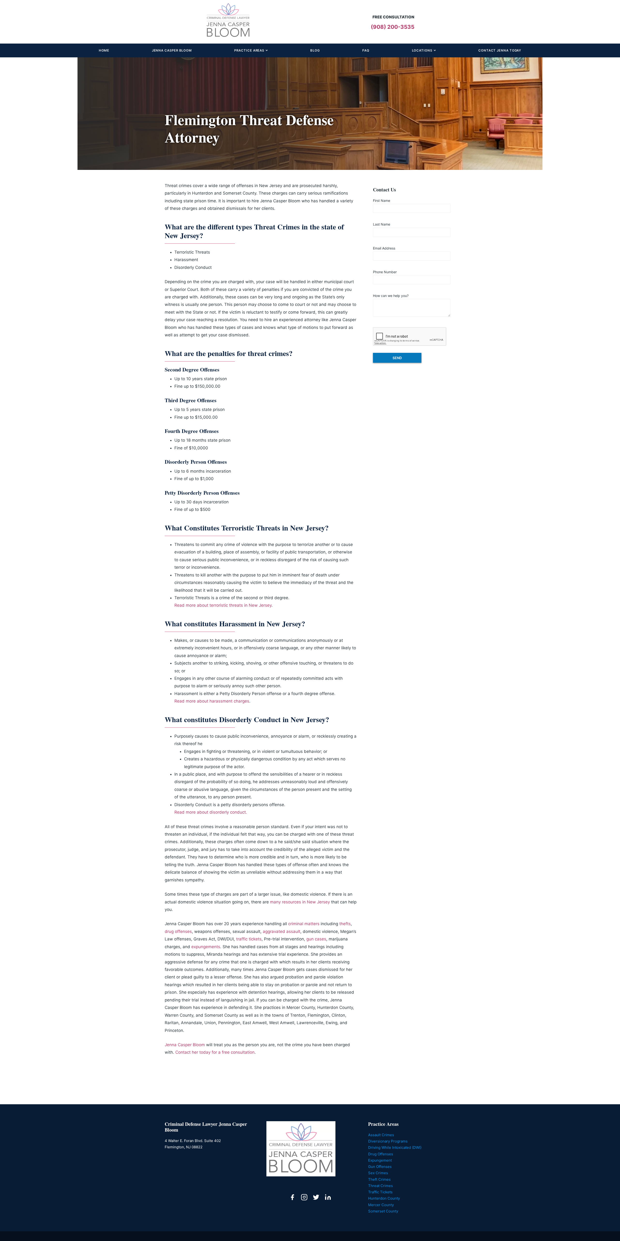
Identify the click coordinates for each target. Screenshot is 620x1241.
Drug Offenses (380, 1154)
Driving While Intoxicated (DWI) (394, 1147)
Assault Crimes (381, 1135)
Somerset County (383, 1211)
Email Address (384, 248)
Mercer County (381, 1205)
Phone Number (385, 272)
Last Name (381, 224)
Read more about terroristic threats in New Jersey (222, 605)
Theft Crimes (379, 1179)
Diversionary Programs (388, 1141)
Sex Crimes (378, 1173)
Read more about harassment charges (211, 701)
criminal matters (303, 923)
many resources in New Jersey (300, 902)
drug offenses (178, 931)
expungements (205, 946)
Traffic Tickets (380, 1192)
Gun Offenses (380, 1166)
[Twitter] (316, 1198)
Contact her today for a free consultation (215, 1052)
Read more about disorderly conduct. (210, 812)
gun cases (316, 939)
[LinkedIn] (328, 1198)
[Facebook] (292, 1198)
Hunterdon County (384, 1198)
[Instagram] (304, 1198)
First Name (381, 200)
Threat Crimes (380, 1185)
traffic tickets (249, 939)
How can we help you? (391, 296)
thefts (345, 923)
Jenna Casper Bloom (185, 1044)
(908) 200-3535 (392, 27)
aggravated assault (281, 931)
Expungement (380, 1160)
